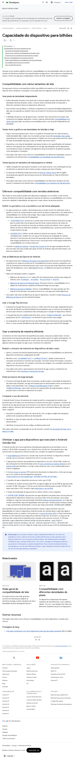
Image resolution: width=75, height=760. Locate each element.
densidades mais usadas (61, 136)
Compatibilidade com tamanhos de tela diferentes (52, 183)
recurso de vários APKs (48, 513)
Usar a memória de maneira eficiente (53, 464)
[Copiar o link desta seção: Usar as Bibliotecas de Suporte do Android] (42, 257)
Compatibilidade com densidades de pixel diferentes (46, 157)
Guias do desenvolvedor (34, 700)
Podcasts (5, 686)
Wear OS (53, 671)
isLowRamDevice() (25, 358)
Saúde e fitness (31, 674)
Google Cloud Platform (9, 735)
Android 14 (5, 704)
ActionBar (34, 280)
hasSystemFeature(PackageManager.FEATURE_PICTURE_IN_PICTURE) (32, 477)
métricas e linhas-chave (47, 173)
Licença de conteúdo (61, 646)
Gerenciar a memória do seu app (32, 371)
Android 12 (5, 710)
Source (4, 677)
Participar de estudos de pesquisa (61, 704)
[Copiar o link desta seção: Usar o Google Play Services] (29, 303)
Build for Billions (10, 8)
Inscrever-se (34, 750)
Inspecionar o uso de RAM (44, 488)
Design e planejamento (23, 28)
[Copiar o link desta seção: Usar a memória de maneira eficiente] (45, 332)
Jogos (28, 668)
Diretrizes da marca (25, 745)
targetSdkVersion (14, 456)
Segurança (5, 674)
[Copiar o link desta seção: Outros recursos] (23, 615)
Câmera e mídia (32, 677)
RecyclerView (45, 280)
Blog (3, 683)
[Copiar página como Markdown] (11, 40)
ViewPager (25, 280)
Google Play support (57, 701)
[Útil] (68, 28)
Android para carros (57, 677)
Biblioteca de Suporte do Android (34, 261)
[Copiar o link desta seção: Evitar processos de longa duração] (35, 377)
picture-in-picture (20, 472)
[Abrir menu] (3, 2)
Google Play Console (37, 246)
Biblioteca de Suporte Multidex (21, 289)
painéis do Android (21, 246)
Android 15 (5, 701)
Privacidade (30, 680)
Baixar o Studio (31, 706)
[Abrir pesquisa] (43, 2)
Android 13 (5, 707)
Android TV (54, 680)
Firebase (5, 732)
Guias (45, 28)
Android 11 (5, 713)
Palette (56, 280)
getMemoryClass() (41, 358)
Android (4, 668)
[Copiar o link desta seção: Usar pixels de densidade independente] (39, 96)
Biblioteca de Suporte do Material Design (24, 283)
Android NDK (31, 709)
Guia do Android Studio (34, 697)
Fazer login (69, 2)
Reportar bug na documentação (61, 698)
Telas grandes (55, 668)
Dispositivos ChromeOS (58, 674)
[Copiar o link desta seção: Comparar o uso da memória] (30, 396)
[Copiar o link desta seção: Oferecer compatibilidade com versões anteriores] (61, 191)
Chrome (4, 729)
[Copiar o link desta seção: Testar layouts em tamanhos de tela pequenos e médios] (54, 163)
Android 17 (5, 695)
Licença (14, 745)
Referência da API (32, 703)
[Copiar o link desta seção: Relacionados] (19, 558)
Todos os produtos (8, 738)
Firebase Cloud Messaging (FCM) (40, 386)
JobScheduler (26, 317)
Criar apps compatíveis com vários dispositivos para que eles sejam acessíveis (33, 631)
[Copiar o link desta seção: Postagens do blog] (21, 627)
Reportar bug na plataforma (59, 695)
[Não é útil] (71, 28)
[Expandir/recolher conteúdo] (14, 46)
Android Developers (8, 28)
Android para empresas (9, 671)
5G (28, 683)
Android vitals (11, 466)
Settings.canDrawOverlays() (52, 500)
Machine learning (32, 671)
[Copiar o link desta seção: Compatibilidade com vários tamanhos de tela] (56, 84)
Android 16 (5, 698)
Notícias (4, 680)
